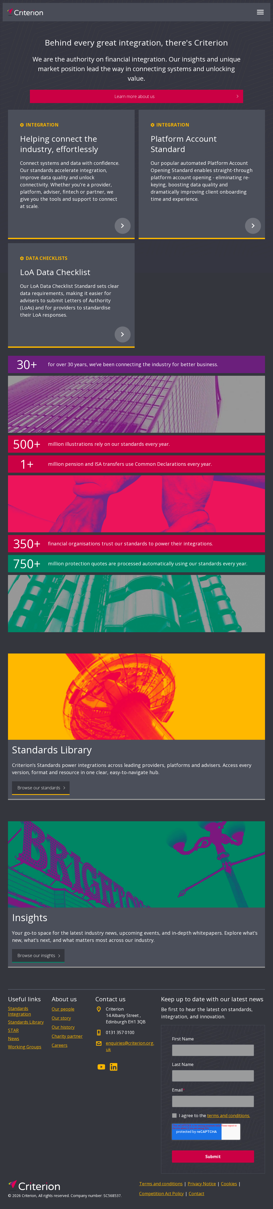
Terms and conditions (161, 1184)
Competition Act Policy (161, 1193)
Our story (61, 1018)
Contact (196, 1193)
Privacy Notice (202, 1184)
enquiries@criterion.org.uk (130, 1046)
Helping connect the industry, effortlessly (59, 143)
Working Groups (24, 1047)
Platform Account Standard (184, 143)
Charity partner (67, 1036)
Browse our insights (36, 955)
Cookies (229, 1184)
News (13, 1038)
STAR (13, 1030)
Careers (59, 1045)
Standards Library (26, 1022)
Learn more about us (134, 96)
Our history (63, 1027)
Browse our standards (38, 788)
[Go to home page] (25, 12)
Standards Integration (19, 1011)
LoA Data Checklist (55, 272)
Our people (63, 1009)
